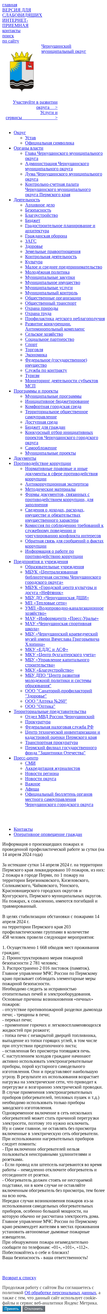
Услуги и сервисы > (32, 115)
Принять (12, 1309)
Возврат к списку (19, 1277)
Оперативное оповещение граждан (48, 834)
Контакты (23, 829)
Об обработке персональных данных (60, 1292)
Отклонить (34, 1309)
